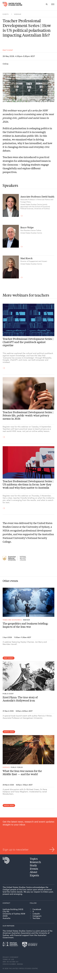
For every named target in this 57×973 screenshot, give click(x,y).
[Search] (47, 4)
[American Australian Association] (10, 944)
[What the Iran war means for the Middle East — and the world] (28, 749)
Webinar (17, 14)
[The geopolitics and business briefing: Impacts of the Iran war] (28, 602)
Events (6, 14)
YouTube (36, 918)
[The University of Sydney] (29, 944)
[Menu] (52, 4)
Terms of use (8, 959)
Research (35, 862)
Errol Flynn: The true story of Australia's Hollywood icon (20, 699)
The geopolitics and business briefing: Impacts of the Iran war (25, 625)
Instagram (37, 916)
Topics (34, 858)
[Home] (4, 4)
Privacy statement (10, 957)
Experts (34, 875)
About (33, 872)
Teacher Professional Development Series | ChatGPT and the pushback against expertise (28, 342)
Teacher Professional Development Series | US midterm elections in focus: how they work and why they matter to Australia (28, 484)
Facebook (37, 909)
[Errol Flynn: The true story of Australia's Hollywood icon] (28, 676)
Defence (6, 767)
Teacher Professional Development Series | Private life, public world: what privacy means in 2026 (28, 415)
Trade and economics (12, 620)
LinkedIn (36, 914)
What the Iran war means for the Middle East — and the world (22, 772)
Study (33, 865)
